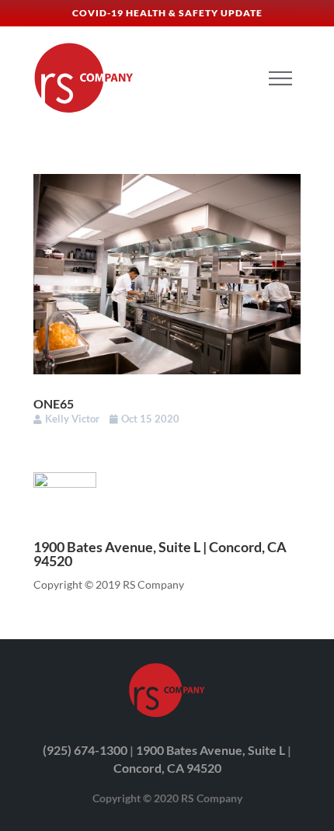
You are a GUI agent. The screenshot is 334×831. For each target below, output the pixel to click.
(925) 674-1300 (85, 749)
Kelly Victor (72, 418)
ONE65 (53, 403)
